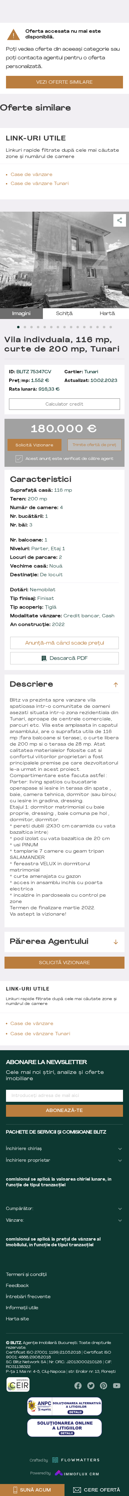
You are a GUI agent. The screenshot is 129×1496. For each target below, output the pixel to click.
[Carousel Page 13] (97, 327)
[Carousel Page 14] (104, 327)
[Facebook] (78, 1385)
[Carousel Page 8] (64, 327)
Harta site (17, 1319)
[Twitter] (90, 1385)
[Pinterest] (103, 1385)
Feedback (17, 1286)
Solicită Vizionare (35, 445)
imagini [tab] (21, 313)
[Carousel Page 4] (38, 327)
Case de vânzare (32, 175)
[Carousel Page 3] (31, 327)
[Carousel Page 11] (84, 327)
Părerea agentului (49, 942)
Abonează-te (64, 1111)
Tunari (81, 372)
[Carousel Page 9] (71, 327)
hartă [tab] (107, 313)
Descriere (31, 684)
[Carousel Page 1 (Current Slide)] (18, 327)
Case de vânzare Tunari (40, 184)
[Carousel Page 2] (25, 327)
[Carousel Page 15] (111, 327)
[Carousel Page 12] (91, 327)
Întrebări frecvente (28, 1297)
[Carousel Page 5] (45, 327)
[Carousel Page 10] (77, 327)
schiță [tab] (64, 313)
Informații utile (22, 1308)
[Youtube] (116, 1385)
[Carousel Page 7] (58, 327)
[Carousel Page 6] (51, 327)
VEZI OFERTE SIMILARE (64, 82)
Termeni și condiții (26, 1275)
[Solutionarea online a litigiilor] (64, 1427)
